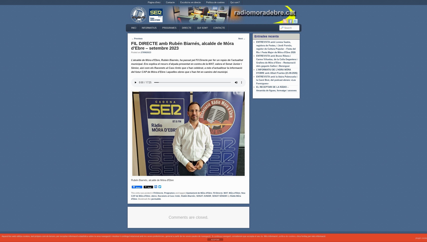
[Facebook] (290, 21)
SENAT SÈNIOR (219, 196)
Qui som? (235, 2)
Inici (133, 28)
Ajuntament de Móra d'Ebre (199, 193)
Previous (137, 38)
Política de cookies (215, 2)
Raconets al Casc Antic (169, 196)
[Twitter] (295, 21)
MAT (226, 193)
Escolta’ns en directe (190, 2)
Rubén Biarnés (188, 196)
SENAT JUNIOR (203, 196)
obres (154, 196)
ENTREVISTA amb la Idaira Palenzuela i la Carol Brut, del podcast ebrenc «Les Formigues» (276, 80)
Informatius (149, 28)
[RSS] (285, 21)
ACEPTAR (215, 240)
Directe (186, 28)
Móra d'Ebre (234, 193)
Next (241, 38)
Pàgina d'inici (154, 2)
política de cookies (287, 236)
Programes (169, 28)
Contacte (170, 2)
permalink (156, 199)
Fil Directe (158, 193)
